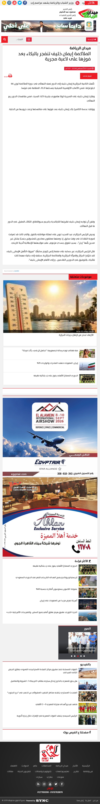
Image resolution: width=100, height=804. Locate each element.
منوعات (60, 777)
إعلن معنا (80, 800)
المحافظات (46, 766)
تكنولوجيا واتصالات (43, 771)
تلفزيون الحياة (24, 771)
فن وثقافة (88, 771)
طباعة (6, 76)
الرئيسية (91, 39)
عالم (35, 766)
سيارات (39, 777)
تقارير (76, 771)
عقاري (50, 777)
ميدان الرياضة (62, 766)
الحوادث (25, 766)
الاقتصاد (13, 766)
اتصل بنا (88, 800)
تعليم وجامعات (62, 771)
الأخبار (75, 766)
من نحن (95, 800)
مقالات (10, 771)
